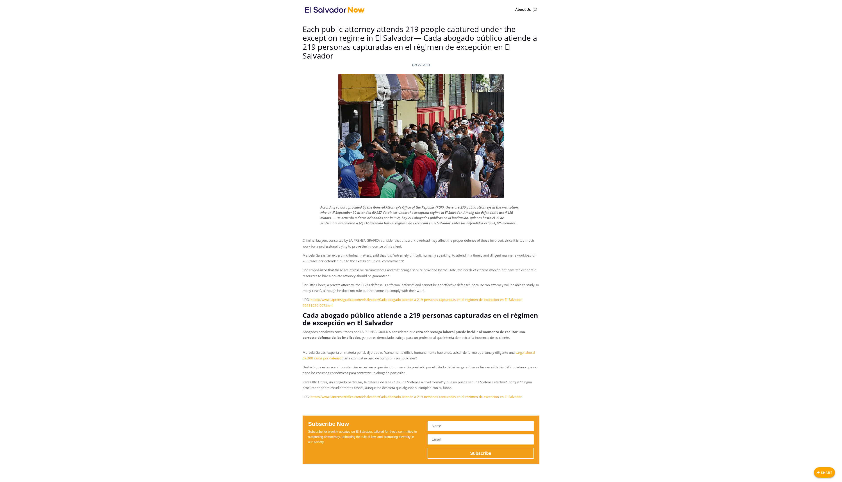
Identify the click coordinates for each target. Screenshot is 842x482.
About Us (523, 9)
